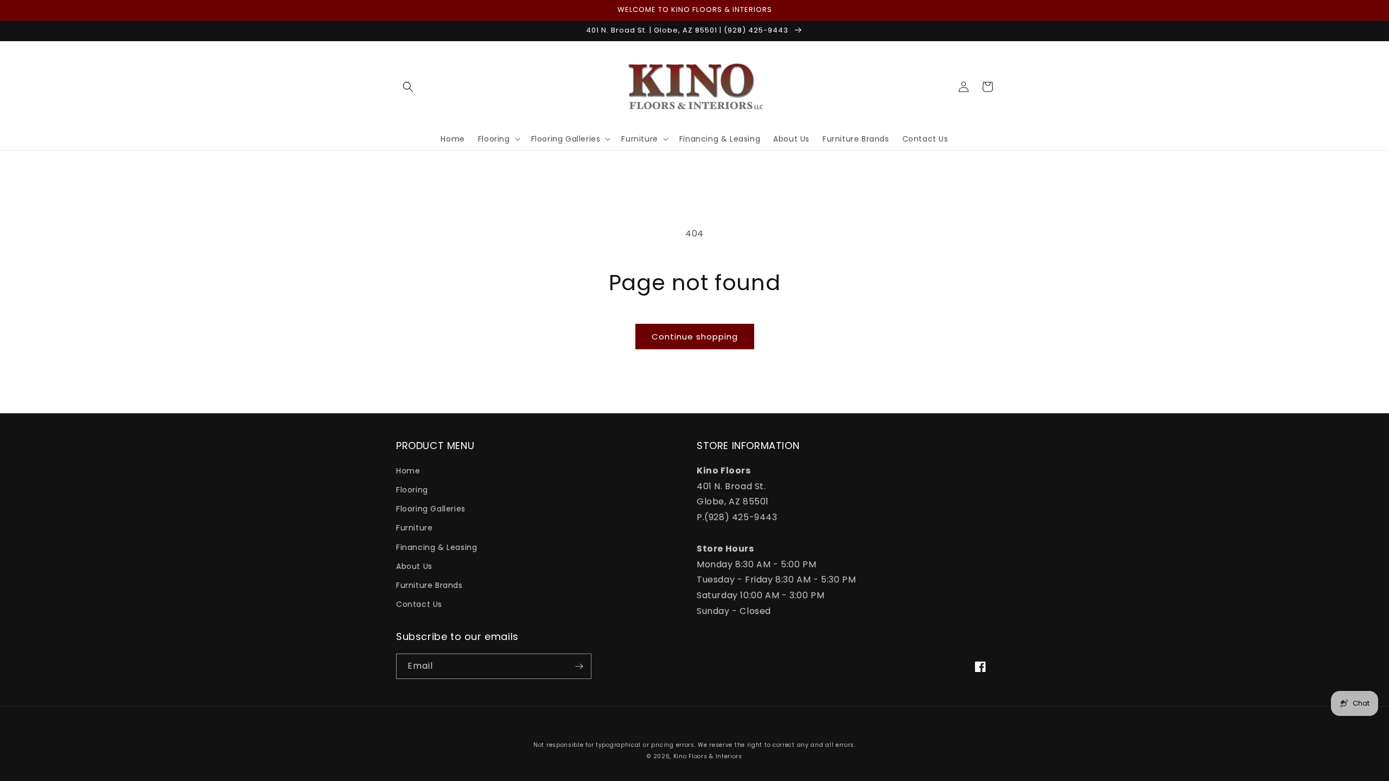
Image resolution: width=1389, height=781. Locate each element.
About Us (414, 566)
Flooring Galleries (431, 508)
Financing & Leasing (436, 547)
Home (408, 470)
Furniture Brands (429, 585)
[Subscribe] (579, 666)
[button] (408, 87)
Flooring (412, 489)
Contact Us (419, 604)
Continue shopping (695, 336)
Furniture (414, 527)
